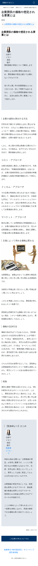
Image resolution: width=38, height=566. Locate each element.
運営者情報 (13, 552)
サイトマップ (29, 550)
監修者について (8, 450)
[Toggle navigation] (34, 2)
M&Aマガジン (8, 2)
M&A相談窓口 (17, 550)
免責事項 (7, 550)
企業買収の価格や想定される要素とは (19, 24)
